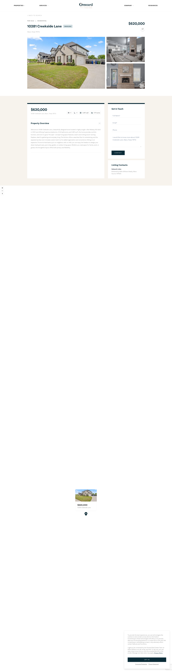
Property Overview (40, 123)
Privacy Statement (154, 664)
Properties (18, 5)
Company (128, 5)
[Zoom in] (2, 188)
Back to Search (35, 15)
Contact (118, 153)
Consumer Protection (141, 664)
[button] (86, 514)
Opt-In (147, 660)
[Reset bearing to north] (2, 193)
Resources (153, 5)
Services (43, 5)
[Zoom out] (2, 190)
